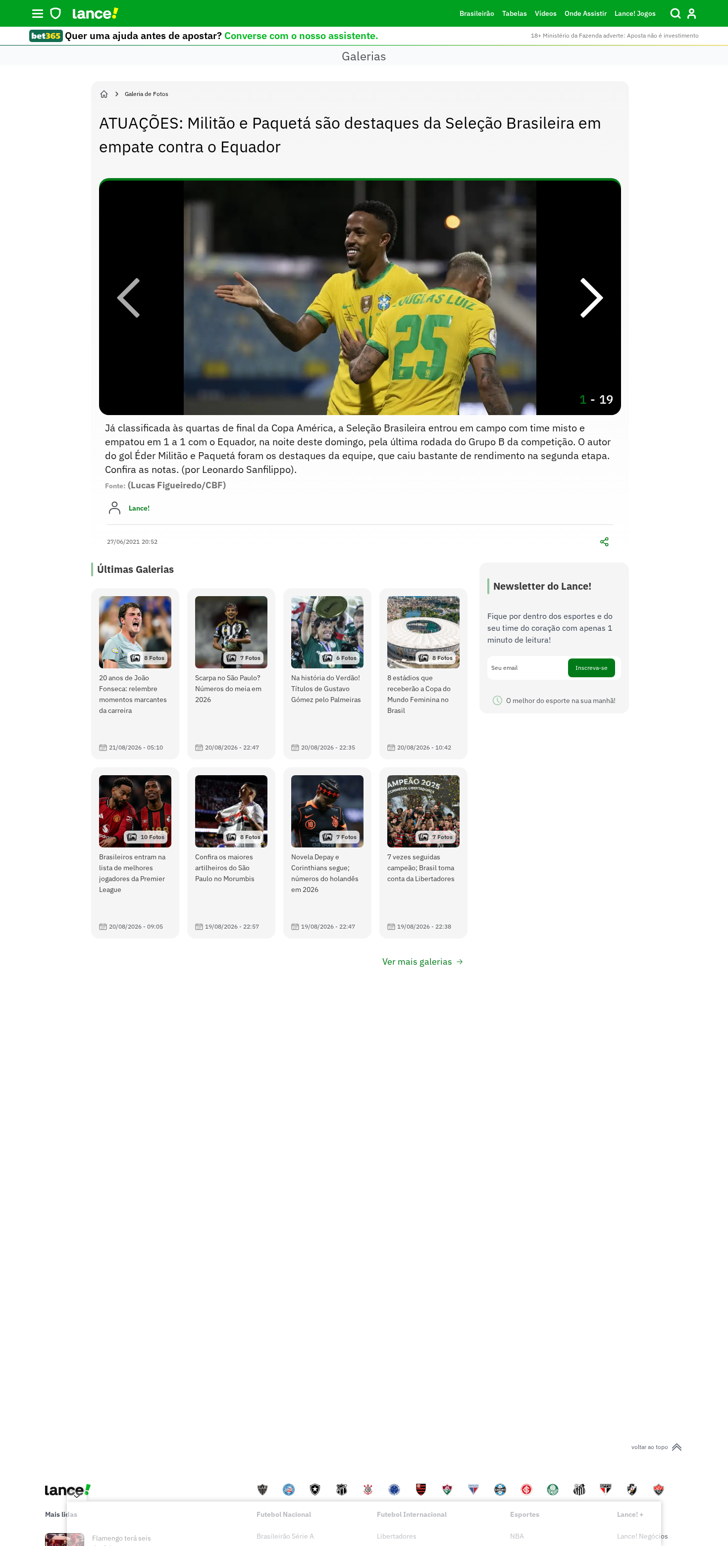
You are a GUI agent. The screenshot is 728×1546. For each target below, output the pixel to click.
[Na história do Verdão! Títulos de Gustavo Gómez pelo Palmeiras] (327, 673)
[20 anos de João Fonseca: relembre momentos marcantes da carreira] (135, 673)
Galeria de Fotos (146, 93)
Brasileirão (477, 13)
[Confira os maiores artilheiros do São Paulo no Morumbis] (231, 852)
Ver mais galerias (417, 961)
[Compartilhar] (604, 542)
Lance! (139, 508)
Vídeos (546, 13)
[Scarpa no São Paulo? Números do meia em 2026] (231, 673)
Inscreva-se (591, 667)
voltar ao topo (649, 1447)
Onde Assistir (586, 13)
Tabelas (514, 13)
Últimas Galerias (135, 569)
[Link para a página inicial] (104, 94)
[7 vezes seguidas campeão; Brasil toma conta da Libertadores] (423, 852)
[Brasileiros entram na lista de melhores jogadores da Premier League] (135, 852)
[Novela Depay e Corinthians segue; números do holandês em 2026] (327, 852)
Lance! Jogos (635, 13)
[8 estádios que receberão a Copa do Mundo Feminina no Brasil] (423, 673)
